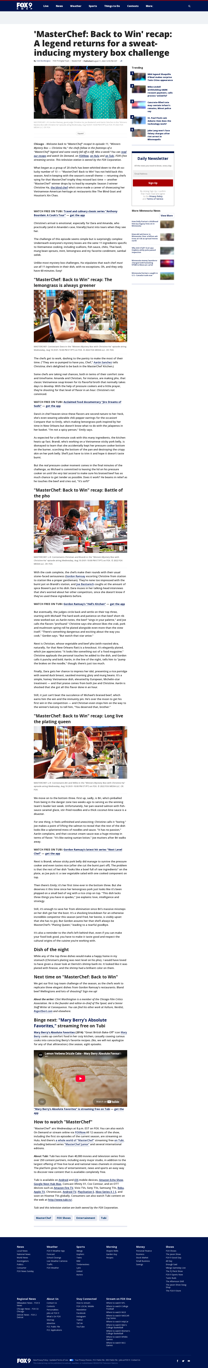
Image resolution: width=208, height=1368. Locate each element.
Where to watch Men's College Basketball (116, 1326)
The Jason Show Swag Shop (176, 1286)
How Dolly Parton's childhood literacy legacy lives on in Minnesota (145, 223)
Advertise (51, 1323)
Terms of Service (155, 198)
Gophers (80, 1254)
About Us (52, 1299)
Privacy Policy (156, 196)
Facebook (80, 1313)
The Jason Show (173, 1254)
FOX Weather (53, 1267)
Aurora (79, 1274)
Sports (80, 1246)
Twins (79, 1257)
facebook (177, 1361)
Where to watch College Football (117, 1307)
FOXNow (80, 1132)
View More (167, 215)
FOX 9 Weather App (56, 1250)
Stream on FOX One (118, 1299)
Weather (52, 1246)
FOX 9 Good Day (173, 1257)
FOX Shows (64, 1218)
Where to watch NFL (115, 1303)
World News (22, 1257)
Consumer (21, 1267)
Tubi (103, 1218)
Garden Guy (111, 1254)
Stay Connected (86, 1299)
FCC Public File (53, 1326)
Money (140, 1246)
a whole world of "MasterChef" (75, 1140)
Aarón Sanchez (103, 362)
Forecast (51, 1254)
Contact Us (52, 1303)
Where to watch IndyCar (117, 1321)
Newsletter (81, 1309)
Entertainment (85, 1218)
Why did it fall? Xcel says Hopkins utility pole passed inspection (144, 249)
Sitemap (50, 1319)
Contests (51, 1306)
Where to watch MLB (116, 1312)
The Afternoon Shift (175, 1281)
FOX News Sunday (25, 1271)
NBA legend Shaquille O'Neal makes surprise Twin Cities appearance (160, 77)
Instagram (81, 1316)
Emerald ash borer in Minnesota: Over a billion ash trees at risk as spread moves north (145, 237)
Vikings (79, 1250)
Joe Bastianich (85, 584)
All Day (169, 1261)
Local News (22, 1250)
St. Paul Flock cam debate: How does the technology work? (159, 121)
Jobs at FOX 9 (53, 1313)
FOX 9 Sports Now (174, 1274)
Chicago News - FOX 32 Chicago (27, 1310)
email (189, 1361)
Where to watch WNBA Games (116, 1338)
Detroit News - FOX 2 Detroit (27, 1316)
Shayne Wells (112, 1250)
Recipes (109, 1257)
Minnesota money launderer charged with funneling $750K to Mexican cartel (144, 262)
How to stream (83, 1303)
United (79, 1271)
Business (140, 1254)
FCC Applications (54, 1330)
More (149, 6)
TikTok (79, 1323)
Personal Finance (144, 1250)
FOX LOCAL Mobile (85, 1306)
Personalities (52, 1309)
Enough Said (171, 1264)
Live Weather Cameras (57, 1261)
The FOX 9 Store (173, 1290)
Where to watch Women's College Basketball (118, 1332)
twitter (183, 1361)
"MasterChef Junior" (76, 1144)
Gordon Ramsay (75, 576)
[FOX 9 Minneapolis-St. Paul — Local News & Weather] (26, 6)
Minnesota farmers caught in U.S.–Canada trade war (145, 274)
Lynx (78, 1267)
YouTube (80, 1326)
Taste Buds (171, 1278)
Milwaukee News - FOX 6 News (28, 1304)
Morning (111, 1246)
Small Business (143, 1261)
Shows (170, 1246)
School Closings (54, 1257)
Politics (20, 1264)
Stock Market (142, 1257)
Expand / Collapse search (189, 6)
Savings (139, 1264)
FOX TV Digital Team (61, 61)
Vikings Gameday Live (176, 1267)
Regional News (26, 1299)
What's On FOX (54, 1316)
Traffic (50, 1264)
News (20, 1246)
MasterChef (76, 61)
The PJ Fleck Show (174, 1271)
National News (23, 1254)
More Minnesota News (146, 210)
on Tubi (119, 1140)
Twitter (79, 1319)
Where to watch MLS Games (116, 1344)
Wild (78, 1261)
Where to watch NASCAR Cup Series (117, 1316)
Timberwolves (82, 1264)
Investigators (23, 1261)
